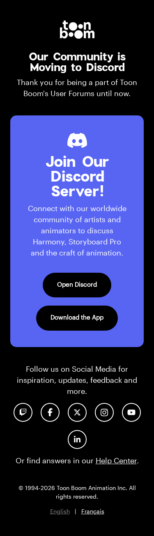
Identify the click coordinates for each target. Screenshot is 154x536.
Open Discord (77, 284)
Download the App (77, 317)
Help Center (116, 460)
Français (92, 511)
